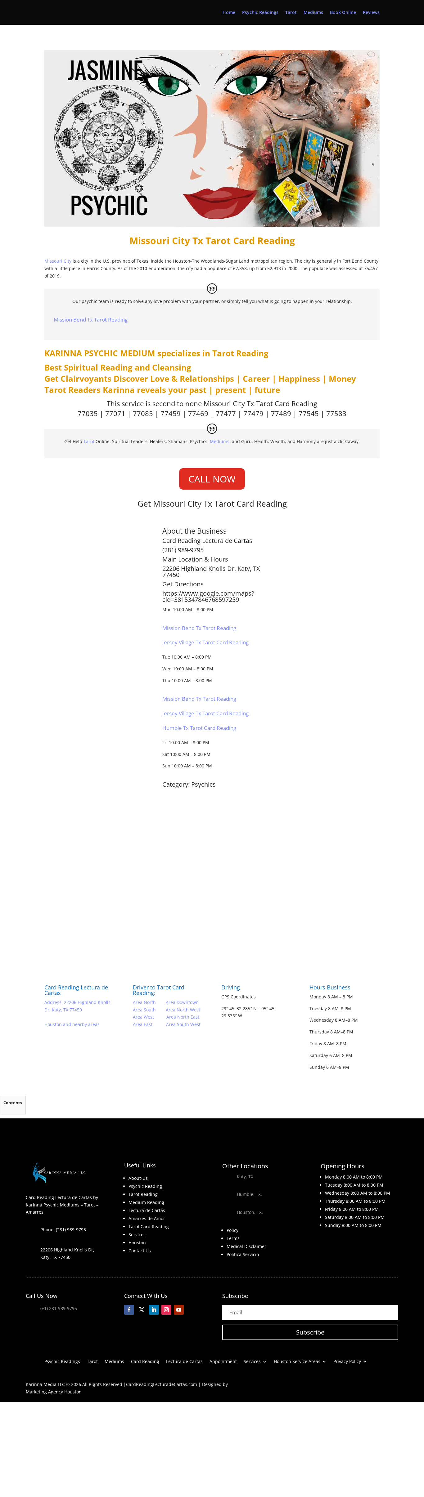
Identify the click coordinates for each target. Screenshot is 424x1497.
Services (137, 1234)
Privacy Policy (347, 1361)
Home (229, 12)
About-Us (138, 1178)
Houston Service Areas (297, 1361)
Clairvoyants (86, 378)
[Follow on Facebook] (129, 1310)
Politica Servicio (243, 1254)
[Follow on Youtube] (179, 1310)
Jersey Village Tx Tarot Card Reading (205, 642)
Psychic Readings (260, 12)
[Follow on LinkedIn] (154, 1310)
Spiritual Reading (98, 367)
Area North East (182, 1017)
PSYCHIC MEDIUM (119, 353)
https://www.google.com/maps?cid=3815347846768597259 (208, 596)
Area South (144, 1010)
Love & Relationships (192, 378)
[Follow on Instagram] (166, 1310)
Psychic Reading (145, 1186)
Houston (137, 1243)
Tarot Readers (72, 389)
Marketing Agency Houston (54, 1392)
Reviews (371, 12)
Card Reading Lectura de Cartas (76, 990)
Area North (144, 1002)
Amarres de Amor (147, 1218)
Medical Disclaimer (246, 1246)
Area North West (183, 1010)
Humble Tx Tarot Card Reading (199, 727)
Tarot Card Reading (286, 403)
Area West (144, 1017)
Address (52, 1002)
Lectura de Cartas (227, 540)
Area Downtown (182, 1002)
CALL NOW (212, 479)
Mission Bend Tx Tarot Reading (91, 319)
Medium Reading (146, 1202)
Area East (142, 1024)
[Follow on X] (142, 1310)
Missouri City (57, 261)
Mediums (313, 12)
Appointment (223, 1361)
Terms (233, 1238)
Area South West (183, 1024)
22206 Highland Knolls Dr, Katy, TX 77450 (211, 571)
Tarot (291, 12)
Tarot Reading (240, 353)
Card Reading (145, 1361)
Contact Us (140, 1251)
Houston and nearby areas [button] (72, 1024)
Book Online (343, 12)
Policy (232, 1230)
